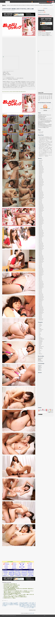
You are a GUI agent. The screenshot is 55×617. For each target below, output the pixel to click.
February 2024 (41, 192)
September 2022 (41, 210)
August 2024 (41, 185)
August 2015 (41, 300)
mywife (44, 123)
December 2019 (41, 245)
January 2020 (41, 244)
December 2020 (41, 232)
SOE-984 (47, 124)
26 (43, 98)
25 (41, 98)
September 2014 (41, 312)
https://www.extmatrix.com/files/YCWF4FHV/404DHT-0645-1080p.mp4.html (14, 91)
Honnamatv (47, 119)
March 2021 (40, 229)
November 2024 (41, 182)
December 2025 (41, 168)
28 (47, 98)
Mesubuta (47, 122)
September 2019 (41, 248)
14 (47, 96)
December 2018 (41, 258)
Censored (7, 1)
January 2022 (41, 218)
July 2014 (40, 314)
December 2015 (41, 296)
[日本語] (53, 1)
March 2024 (40, 191)
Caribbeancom (42, 116)
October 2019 (41, 247)
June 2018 (40, 264)
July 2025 (40, 174)
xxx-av (41, 127)
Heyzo (44, 119)
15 (49, 96)
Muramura (40, 123)
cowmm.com (40, 367)
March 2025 (40, 178)
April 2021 (40, 228)
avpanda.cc (39, 369)
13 (45, 96)
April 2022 (40, 215)
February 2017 (41, 281)
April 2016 (40, 292)
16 (51, 96)
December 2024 (41, 181)
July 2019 (40, 250)
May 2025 (40, 176)
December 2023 (41, 194)
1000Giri (44, 114)
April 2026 (40, 164)
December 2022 (41, 207)
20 (45, 97)
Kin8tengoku (49, 121)
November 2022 (41, 208)
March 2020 (40, 242)
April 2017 (40, 279)
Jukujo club (43, 121)
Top (44, 615)
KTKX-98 (43, 122)
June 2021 (40, 226)
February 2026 (41, 166)
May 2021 (40, 227)
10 (39, 96)
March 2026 (40, 165)
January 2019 (41, 257)
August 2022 (41, 211)
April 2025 (40, 177)
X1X (38, 127)
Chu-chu (48, 118)
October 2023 (41, 196)
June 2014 (40, 315)
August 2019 (41, 249)
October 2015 (41, 298)
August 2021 (41, 224)
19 (43, 97)
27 (45, 98)
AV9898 (40, 328)
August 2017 (41, 275)
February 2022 (41, 217)
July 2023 (40, 199)
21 (47, 97)
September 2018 (41, 261)
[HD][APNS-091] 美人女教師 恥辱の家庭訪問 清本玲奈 (12, 593)
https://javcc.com (40, 12)
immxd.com (39, 370)
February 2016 (41, 294)
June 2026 (40, 162)
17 (39, 97)
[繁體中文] (50, 1)
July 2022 (40, 212)
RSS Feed (45, 8)
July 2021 (40, 225)
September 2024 (41, 184)
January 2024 (41, 193)
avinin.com (39, 368)
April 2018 (40, 266)
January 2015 (41, 308)
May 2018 (40, 265)
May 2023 (40, 201)
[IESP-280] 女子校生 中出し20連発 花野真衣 (11, 586)
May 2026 (40, 163)
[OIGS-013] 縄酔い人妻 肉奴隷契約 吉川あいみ (11, 587)
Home (3, 1)
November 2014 (41, 310)
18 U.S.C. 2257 (41, 131)
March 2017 (40, 280)
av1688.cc (39, 366)
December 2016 (41, 283)
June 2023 (40, 200)
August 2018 (41, 262)
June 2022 (40, 213)
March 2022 (40, 216)
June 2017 (40, 277)
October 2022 (41, 209)
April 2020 (40, 241)
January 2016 (41, 295)
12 (43, 96)
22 (49, 97)
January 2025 (41, 180)
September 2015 (41, 299)
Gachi (51, 118)
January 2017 (41, 282)
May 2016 (40, 291)
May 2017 (40, 278)
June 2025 (40, 175)
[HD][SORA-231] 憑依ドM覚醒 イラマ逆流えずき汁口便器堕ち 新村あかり (15, 596)
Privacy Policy (41, 132)
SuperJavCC (8, 10)
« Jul (38, 100)
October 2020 (41, 234)
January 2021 (41, 231)
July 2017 (40, 276)
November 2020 (41, 233)
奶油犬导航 (39, 360)
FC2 (17, 1)
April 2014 (40, 317)
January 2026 (41, 167)
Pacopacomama (42, 124)
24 (39, 98)
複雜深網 (39, 359)
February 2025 (41, 179)
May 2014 (40, 316)
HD (20, 1)
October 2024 (41, 183)
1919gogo (40, 325)
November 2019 (41, 246)
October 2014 (41, 311)
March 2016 (40, 293)
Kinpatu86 (40, 122)
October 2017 (41, 273)
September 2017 (41, 274)
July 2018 (40, 263)
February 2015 (41, 307)
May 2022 (40, 214)
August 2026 (41, 160)
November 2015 (41, 297)
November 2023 (41, 195)
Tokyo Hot (40, 347)
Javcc (4, 5)
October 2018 (41, 260)
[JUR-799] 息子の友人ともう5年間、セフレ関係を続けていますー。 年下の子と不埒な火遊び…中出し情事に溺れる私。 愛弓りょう (45, 142)
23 (51, 97)
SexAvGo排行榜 (40, 361)
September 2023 (41, 197)
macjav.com (40, 365)
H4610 (39, 119)
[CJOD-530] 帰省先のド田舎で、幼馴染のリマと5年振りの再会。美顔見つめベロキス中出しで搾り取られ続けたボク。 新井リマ (45, 145)
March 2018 (40, 267)
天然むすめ (46, 127)
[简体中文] (48, 1)
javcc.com (14, 615)
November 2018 (41, 259)
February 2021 (41, 230)
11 (41, 96)
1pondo (40, 114)
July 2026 (40, 161)
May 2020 (40, 240)
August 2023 (41, 198)
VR (22, 1)
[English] (51, 1)
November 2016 (41, 284)
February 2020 (41, 243)
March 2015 (40, 306)
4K (25, 1)
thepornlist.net (40, 358)
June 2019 (40, 251)
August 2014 (41, 313)
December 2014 (41, 309)
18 (41, 97)
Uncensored (13, 1)
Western (49, 126)
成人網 (29, 1)
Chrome (46, 118)
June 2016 (40, 290)
